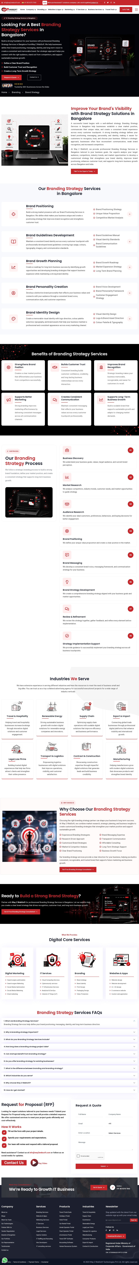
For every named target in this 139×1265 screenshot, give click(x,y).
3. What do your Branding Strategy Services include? (27, 1039)
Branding (40, 9)
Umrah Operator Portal (66, 1227)
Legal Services (41, 1231)
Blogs (3, 1216)
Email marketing (12, 994)
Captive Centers (41, 1235)
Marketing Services (42, 1220)
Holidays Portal (64, 1216)
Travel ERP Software (66, 1239)
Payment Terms (34, 1262)
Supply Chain (87, 1216)
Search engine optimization (16, 980)
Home (22, 9)
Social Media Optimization (16, 987)
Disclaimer (44, 1262)
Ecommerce (86, 1220)
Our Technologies (7, 1224)
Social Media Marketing (15, 990)
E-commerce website (119, 990)
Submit (103, 1166)
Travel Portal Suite (65, 1212)
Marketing (69, 9)
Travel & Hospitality (89, 1212)
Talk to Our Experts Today (83, 171)
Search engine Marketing (15, 983)
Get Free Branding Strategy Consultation (76, 869)
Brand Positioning (40, 206)
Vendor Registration (8, 1231)
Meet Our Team (6, 1220)
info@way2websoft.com (12, 3)
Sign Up (133, 1220)
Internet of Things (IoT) (49, 994)
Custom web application (119, 994)
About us (4, 1212)
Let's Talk (125, 9)
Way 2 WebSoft (37, 44)
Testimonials (5, 1246)
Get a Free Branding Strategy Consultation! (19, 912)
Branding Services (42, 1212)
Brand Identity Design (43, 312)
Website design (117, 980)
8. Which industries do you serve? (18, 1076)
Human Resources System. (68, 1246)
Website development (119, 983)
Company (30, 9)
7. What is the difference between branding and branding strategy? (33, 1068)
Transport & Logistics (90, 1231)
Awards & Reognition (8, 1235)
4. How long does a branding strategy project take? (26, 1047)
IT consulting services (43, 1246)
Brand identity (81, 983)
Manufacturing (87, 1235)
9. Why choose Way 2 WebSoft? (17, 1083)
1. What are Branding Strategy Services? (21, 1021)
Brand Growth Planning (44, 261)
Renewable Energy (89, 1224)
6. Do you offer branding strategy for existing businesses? (29, 1061)
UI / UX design (116, 987)
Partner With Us (6, 1227)
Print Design (81, 987)
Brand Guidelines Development (50, 235)
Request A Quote (10, 77)
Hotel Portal (63, 1220)
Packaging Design (83, 990)
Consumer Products (89, 1239)
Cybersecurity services (49, 983)
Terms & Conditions (19, 1262)
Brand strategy (81, 980)
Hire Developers (41, 1243)
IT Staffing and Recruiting (44, 1239)
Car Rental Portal (64, 1224)
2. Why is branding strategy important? (21, 1032)
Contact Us (94, 3)
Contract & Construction (90, 1246)
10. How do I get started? (14, 1090)
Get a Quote (97, 1187)
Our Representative (7, 1243)
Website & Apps (41, 1216)
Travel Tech (110, 9)
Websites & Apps (54, 9)
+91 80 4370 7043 (30, 3)
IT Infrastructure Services (50, 987)
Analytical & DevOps (49, 990)
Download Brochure (115, 1236)
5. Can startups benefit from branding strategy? (25, 1054)
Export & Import (88, 1243)
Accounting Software (66, 1243)
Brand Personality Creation (47, 287)
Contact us (4, 1250)
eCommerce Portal (65, 1235)
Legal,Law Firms (88, 1227)
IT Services (80, 9)
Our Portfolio (5, 1239)
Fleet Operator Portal (66, 1231)
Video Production (82, 994)
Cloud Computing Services (51, 980)
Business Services (95, 9)
